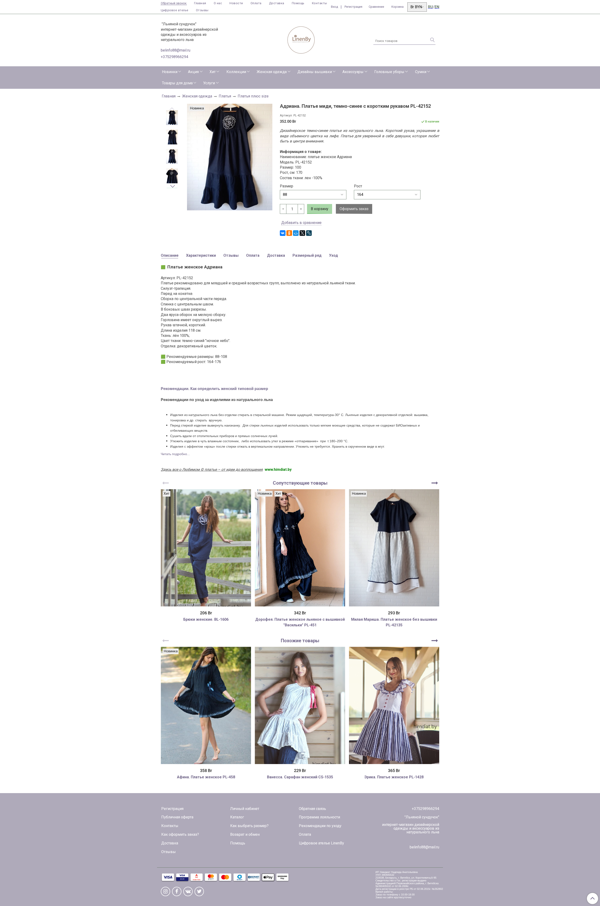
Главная (200, 3)
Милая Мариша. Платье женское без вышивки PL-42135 (394, 622)
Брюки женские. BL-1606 (206, 619)
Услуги (209, 83)
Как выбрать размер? (249, 826)
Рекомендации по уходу (320, 826)
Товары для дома (177, 83)
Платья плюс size (253, 96)
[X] (302, 233)
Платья (225, 96)
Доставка (276, 3)
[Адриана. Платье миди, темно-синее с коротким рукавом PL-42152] (172, 117)
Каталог (237, 817)
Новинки (169, 72)
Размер (286, 186)
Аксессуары (353, 72)
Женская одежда (272, 72)
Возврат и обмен (245, 834)
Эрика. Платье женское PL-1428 (394, 777)
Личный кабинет (244, 808)
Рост (358, 186)
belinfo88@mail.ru (175, 50)
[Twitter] (199, 891)
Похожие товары (300, 640)
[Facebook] (176, 891)
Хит (213, 72)
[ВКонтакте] (282, 233)
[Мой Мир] (296, 233)
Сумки (420, 72)
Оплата (256, 3)
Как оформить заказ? (180, 834)
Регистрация (172, 808)
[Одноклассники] (289, 233)
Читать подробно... (175, 454)
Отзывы (202, 10)
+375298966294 (174, 57)
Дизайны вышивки (314, 72)
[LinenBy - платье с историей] (301, 39)
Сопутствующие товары (300, 483)
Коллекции (236, 72)
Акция (193, 72)
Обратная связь (312, 808)
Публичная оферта (177, 817)
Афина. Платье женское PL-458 (206, 777)
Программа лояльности (319, 817)
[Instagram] (165, 891)
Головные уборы (389, 72)
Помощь (298, 3)
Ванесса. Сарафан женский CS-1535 (300, 777)
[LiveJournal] (309, 233)
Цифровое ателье (174, 10)
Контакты (319, 3)
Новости (236, 3)
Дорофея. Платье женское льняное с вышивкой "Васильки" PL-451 (300, 622)
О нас (218, 3)
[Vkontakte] (188, 891)
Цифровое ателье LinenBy (321, 843)
